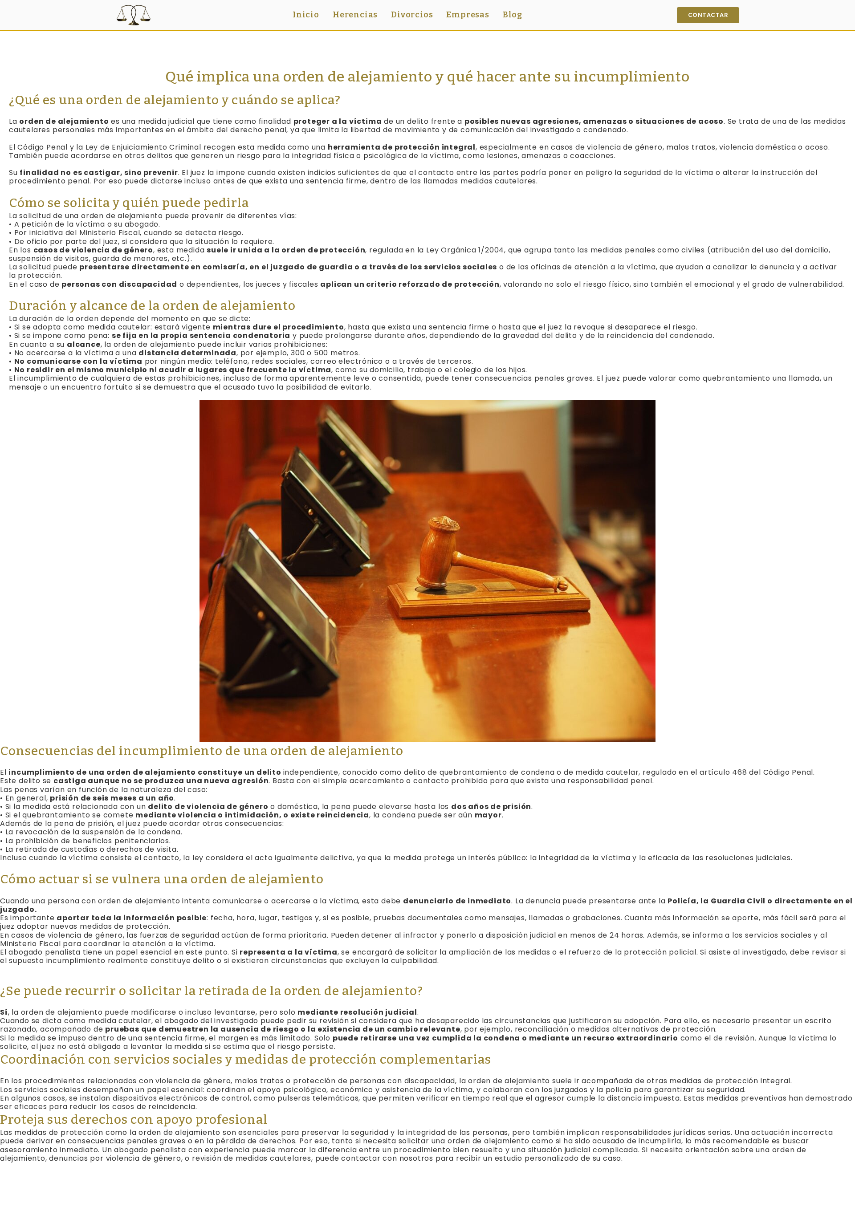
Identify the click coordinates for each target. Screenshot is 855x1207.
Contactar (708, 15)
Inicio (306, 15)
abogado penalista (44, 952)
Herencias (355, 15)
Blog (512, 15)
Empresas (467, 15)
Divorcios (412, 15)
